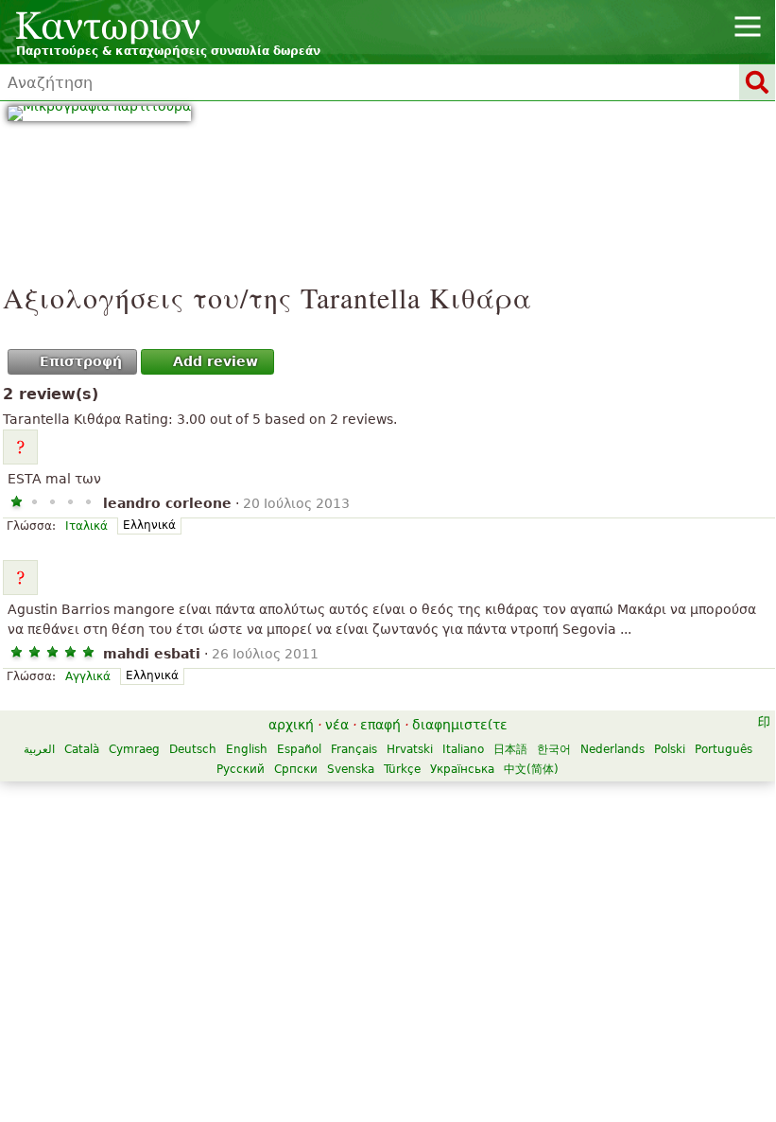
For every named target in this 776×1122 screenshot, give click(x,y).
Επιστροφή (81, 361)
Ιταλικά (86, 526)
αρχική (291, 724)
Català (81, 749)
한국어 (554, 749)
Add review (215, 361)
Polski (669, 749)
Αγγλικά (88, 676)
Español (299, 749)
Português (723, 749)
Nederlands (612, 749)
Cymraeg (134, 749)
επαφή (380, 724)
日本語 (510, 749)
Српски (296, 769)
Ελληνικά (149, 525)
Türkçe (402, 769)
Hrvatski (410, 749)
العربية (39, 749)
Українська (462, 769)
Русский (240, 769)
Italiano (463, 749)
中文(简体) (531, 769)
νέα (337, 724)
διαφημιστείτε (460, 724)
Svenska (350, 769)
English (246, 749)
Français (354, 749)
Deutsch (192, 749)
